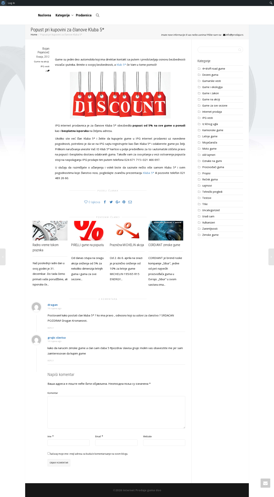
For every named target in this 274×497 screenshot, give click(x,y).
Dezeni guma (210, 74)
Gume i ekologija (212, 87)
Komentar (53, 393)
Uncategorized (211, 210)
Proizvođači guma (213, 167)
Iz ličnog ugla (210, 124)
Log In (11, 2)
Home (34, 34)
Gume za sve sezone (214, 105)
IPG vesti (45, 66)
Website (147, 436)
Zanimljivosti (210, 228)
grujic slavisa (57, 337)
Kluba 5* (148, 173)
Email (98, 436)
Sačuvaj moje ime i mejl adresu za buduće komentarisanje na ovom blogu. (89, 453)
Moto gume (209, 148)
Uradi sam (208, 216)
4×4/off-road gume (213, 68)
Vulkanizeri (208, 222)
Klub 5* (121, 64)
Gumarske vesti (211, 81)
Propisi (206, 173)
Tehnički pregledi (212, 191)
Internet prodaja (212, 111)
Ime (49, 436)
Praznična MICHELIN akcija (127, 245)
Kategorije (63, 15)
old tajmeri (208, 155)
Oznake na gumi (212, 161)
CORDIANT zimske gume (164, 245)
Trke (205, 204)
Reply (51, 327)
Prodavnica (84, 15)
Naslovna (44, 15)
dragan (53, 305)
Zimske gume (210, 235)
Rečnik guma (210, 179)
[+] (50, 230)
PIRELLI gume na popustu (87, 245)
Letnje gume (210, 136)
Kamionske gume (212, 130)
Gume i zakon (210, 93)
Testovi (206, 198)
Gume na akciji (41, 61)
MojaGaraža (209, 142)
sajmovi (207, 185)
